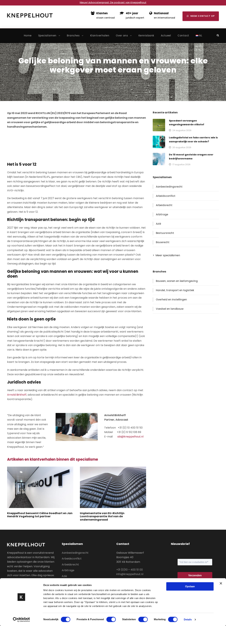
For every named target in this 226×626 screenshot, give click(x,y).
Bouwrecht (162, 242)
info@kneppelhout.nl (129, 574)
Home (28, 35)
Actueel (166, 35)
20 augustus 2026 (181, 147)
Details (188, 619)
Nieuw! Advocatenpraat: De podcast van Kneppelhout (113, 2)
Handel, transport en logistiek (175, 290)
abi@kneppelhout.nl (130, 436)
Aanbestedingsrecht (169, 186)
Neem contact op (202, 16)
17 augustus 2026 (181, 164)
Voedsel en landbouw (169, 309)
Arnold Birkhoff (16, 395)
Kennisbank (146, 35)
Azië (158, 223)
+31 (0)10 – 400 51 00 (129, 570)
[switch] (111, 619)
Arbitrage (162, 214)
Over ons (122, 35)
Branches (73, 35)
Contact (183, 35)
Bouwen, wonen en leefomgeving (177, 281)
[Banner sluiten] (221, 583)
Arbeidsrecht (164, 205)
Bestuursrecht (165, 233)
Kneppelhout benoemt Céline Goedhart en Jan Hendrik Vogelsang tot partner (39, 514)
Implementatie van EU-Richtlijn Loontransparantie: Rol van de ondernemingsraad (102, 516)
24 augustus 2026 (181, 130)
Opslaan (190, 586)
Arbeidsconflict (165, 196)
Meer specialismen (168, 255)
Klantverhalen (99, 35)
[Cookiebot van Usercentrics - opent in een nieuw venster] (21, 619)
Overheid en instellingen (171, 299)
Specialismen (47, 35)
